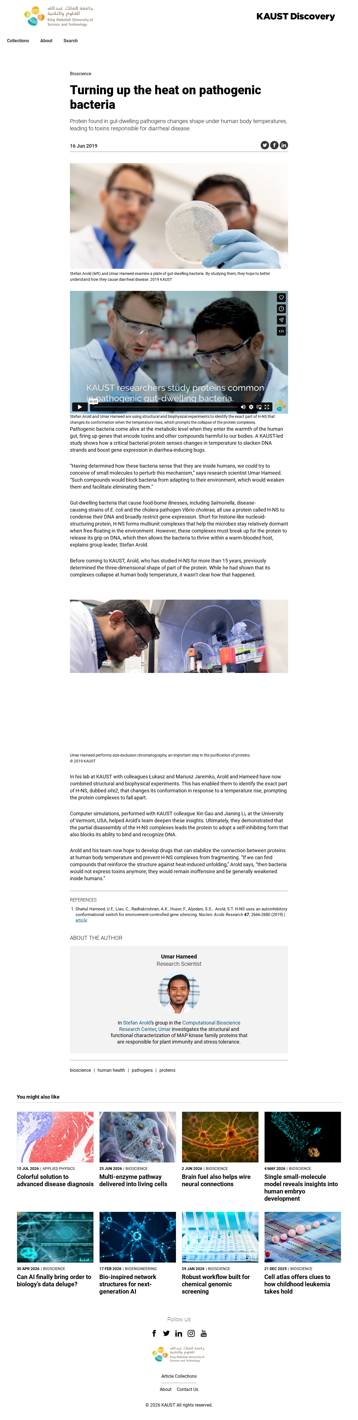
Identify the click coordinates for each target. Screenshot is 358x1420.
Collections (18, 40)
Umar (164, 1029)
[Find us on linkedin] (178, 1335)
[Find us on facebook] (154, 1335)
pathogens (142, 1070)
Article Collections (179, 1376)
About (46, 40)
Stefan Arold (137, 1023)
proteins (167, 1070)
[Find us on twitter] (166, 1335)
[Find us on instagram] (191, 1335)
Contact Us (187, 1389)
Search (70, 40)
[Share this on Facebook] (274, 145)
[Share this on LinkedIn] (284, 145)
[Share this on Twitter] (265, 145)
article (81, 920)
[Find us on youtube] (203, 1335)
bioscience (80, 1070)
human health (111, 1070)
